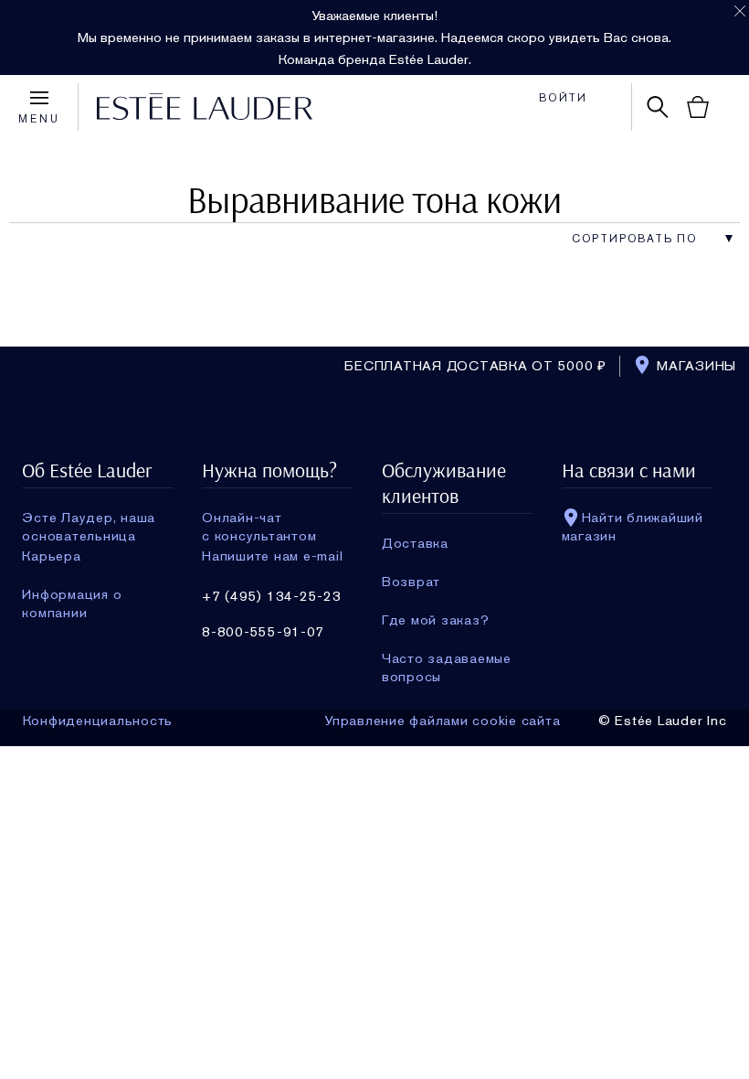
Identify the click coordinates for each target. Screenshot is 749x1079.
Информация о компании (71, 594)
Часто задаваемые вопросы (447, 658)
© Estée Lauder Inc (662, 720)
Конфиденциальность (98, 720)
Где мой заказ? (436, 620)
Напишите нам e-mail (272, 556)
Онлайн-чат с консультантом (259, 517)
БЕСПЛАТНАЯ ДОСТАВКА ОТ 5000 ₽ (475, 366)
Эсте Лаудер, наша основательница (88, 517)
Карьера (51, 556)
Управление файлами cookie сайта (442, 720)
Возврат (411, 581)
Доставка (415, 543)
